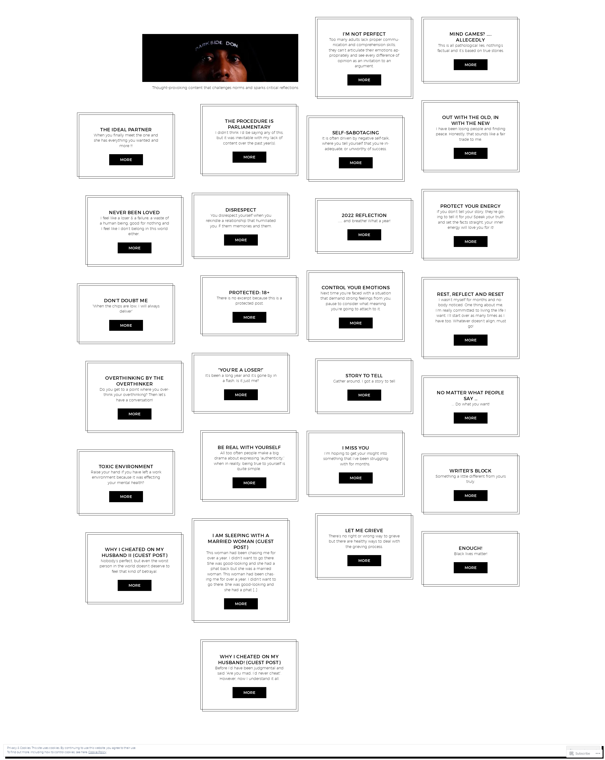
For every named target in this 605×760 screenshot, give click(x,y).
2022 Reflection (364, 215)
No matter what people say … (470, 395)
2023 (224, 203)
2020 (104, 460)
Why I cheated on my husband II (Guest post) (134, 552)
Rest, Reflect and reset (470, 294)
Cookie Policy (97, 752)
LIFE (116, 543)
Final (231, 115)
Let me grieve (364, 530)
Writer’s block (470, 471)
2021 (106, 294)
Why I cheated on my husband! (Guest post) (249, 659)
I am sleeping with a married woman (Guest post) (241, 541)
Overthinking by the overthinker (134, 381)
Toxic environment (126, 466)
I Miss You (355, 448)
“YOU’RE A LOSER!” (241, 370)
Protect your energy (470, 206)
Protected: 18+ (249, 292)
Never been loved (134, 212)
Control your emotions (356, 287)
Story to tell (364, 375)
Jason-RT (127, 123)
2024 (346, 28)
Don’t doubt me (126, 300)
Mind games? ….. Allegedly (470, 37)
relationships (107, 123)
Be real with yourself (249, 447)
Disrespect (240, 210)
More (126, 159)
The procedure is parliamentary (249, 124)
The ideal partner (126, 129)
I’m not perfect (364, 34)
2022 (118, 206)
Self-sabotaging (355, 133)
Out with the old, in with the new (470, 120)
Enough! (470, 548)
